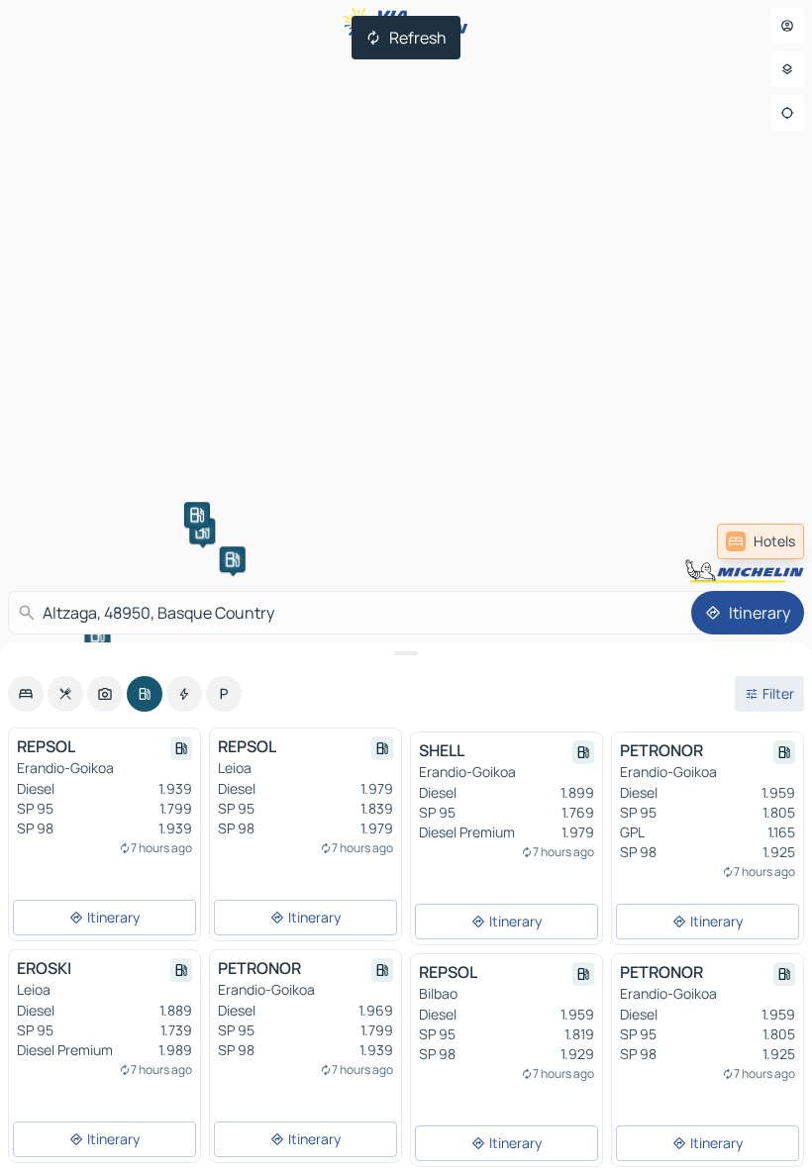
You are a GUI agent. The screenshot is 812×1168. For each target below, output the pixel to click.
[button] (202, 531)
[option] (26, 694)
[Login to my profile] (787, 26)
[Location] (787, 113)
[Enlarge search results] (406, 653)
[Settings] (787, 69)
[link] (760, 541)
